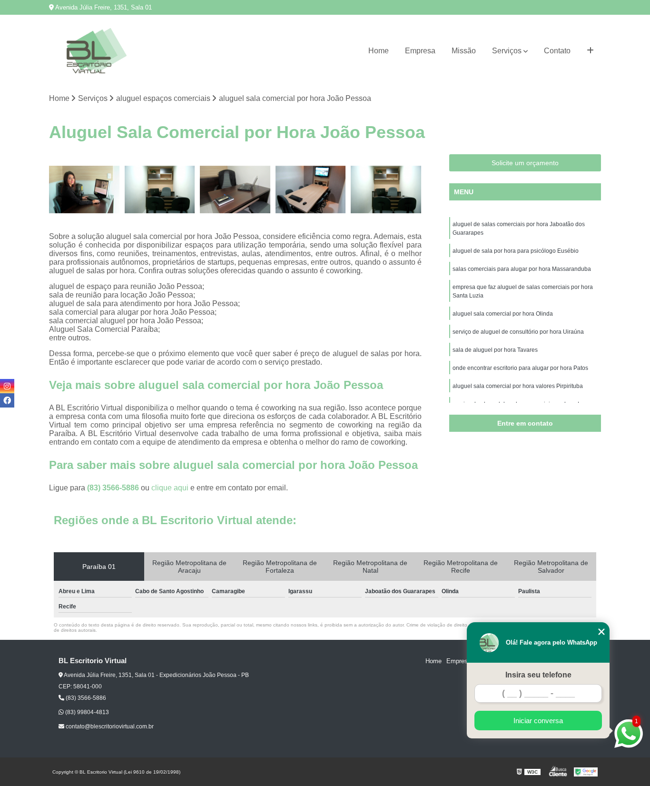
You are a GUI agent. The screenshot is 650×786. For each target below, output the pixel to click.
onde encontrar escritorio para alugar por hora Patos (520, 368)
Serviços (507, 51)
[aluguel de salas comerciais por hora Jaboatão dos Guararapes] (84, 189)
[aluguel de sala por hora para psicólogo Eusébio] (160, 189)
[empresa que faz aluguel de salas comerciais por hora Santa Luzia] (311, 189)
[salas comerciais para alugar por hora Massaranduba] (235, 189)
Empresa (420, 51)
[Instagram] (7, 386)
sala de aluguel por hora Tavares (495, 350)
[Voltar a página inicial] (96, 50)
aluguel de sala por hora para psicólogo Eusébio (516, 251)
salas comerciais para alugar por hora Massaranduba (522, 269)
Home (378, 51)
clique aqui (169, 488)
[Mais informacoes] (590, 50)
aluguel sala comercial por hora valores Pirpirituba (518, 386)
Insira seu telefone (538, 675)
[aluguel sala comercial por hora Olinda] (386, 189)
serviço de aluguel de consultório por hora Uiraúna (518, 331)
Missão (464, 51)
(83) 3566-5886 (114, 488)
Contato (557, 51)
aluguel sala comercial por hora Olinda (503, 313)
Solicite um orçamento (525, 163)
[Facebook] (7, 400)
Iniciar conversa (538, 720)
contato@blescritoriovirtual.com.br (109, 726)
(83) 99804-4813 (86, 712)
